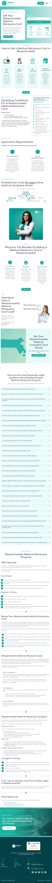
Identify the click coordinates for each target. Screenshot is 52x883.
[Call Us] (28, 868)
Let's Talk (33, 867)
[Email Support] (28, 863)
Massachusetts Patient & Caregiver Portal (14, 804)
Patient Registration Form (10, 802)
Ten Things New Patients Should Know (13, 805)
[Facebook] (32, 872)
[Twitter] (35, 872)
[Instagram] (42, 872)
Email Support (35, 863)
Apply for (30, 16)
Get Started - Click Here (38, 355)
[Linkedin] (45, 872)
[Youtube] (39, 872)
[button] (46, 3)
